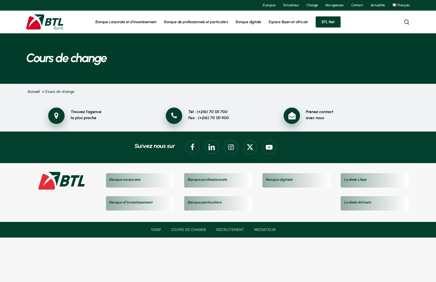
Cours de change (188, 229)
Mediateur (265, 229)
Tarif (156, 229)
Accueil (34, 91)
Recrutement (230, 229)
